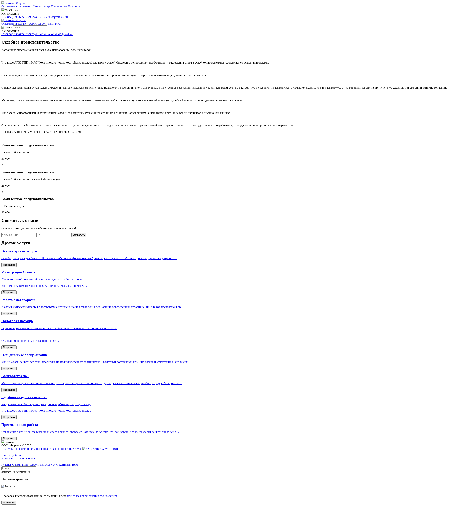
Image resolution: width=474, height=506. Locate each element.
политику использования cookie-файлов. (92, 495)
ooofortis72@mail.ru (60, 34)
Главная (6, 464)
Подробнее (9, 264)
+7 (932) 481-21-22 (36, 17)
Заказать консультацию (16, 471)
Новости (41, 23)
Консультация (10, 13)
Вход (75, 464)
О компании (9, 23)
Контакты (74, 6)
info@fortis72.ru (58, 17)
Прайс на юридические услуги (62, 448)
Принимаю (9, 502)
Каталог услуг (42, 6)
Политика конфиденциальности (21, 448)
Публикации (59, 6)
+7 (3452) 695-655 (12, 17)
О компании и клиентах (16, 6)
